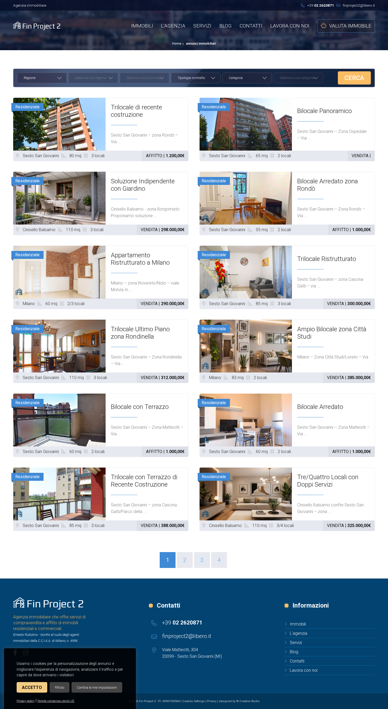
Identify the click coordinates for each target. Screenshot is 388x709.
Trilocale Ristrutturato (326, 259)
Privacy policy (26, 701)
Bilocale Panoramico (324, 111)
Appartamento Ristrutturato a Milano (140, 258)
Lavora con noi (304, 670)
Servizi (296, 642)
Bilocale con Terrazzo (140, 407)
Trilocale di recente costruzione (136, 111)
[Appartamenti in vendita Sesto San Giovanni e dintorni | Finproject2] (48, 603)
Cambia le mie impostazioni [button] (97, 687)
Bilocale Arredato (320, 407)
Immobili (298, 624)
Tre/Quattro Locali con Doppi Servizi (327, 480)
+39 (320, 5)
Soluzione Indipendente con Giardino (143, 185)
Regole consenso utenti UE (55, 701)
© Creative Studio (247, 701)
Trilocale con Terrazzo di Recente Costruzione (144, 480)
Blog (294, 651)
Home (176, 43)
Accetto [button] (32, 687)
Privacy (211, 701)
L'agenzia (298, 633)
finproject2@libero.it (359, 5)
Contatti (297, 661)
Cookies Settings (193, 701)
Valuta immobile (350, 26)
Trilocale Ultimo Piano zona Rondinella (140, 332)
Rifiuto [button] (59, 687)
